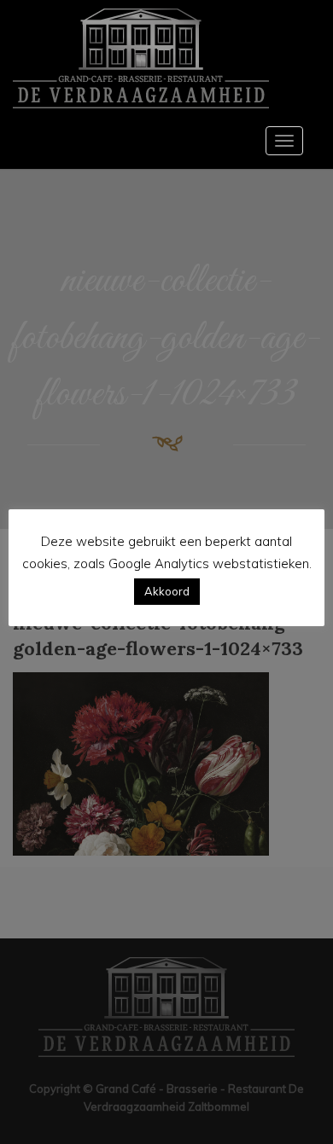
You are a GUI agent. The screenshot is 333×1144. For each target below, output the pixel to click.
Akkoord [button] (167, 591)
